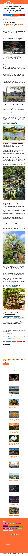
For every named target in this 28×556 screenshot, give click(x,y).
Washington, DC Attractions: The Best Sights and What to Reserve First (13, 482)
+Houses (17, 526)
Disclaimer (8, 554)
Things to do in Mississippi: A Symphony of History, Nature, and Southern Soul (14, 444)
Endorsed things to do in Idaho (14, 515)
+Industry (21, 526)
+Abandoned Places (6, 523)
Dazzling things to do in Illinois (14, 493)
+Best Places (18, 523)
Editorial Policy (5, 553)
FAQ (8, 553)
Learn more (8, 544)
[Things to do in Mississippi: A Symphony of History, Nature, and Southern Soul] (14, 441)
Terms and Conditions (14, 554)
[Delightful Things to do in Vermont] (14, 380)
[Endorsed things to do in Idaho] (14, 513)
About (1, 553)
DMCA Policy (19, 554)
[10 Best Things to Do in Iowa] (14, 502)
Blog (13, 532)
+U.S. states (11, 530)
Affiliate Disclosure (24, 553)
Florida (14, 119)
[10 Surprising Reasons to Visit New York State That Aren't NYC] (14, 454)
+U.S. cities (19, 528)
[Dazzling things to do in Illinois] (14, 491)
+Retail (16, 528)
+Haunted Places (5, 526)
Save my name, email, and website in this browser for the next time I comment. (14, 362)
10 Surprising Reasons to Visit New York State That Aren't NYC (14, 457)
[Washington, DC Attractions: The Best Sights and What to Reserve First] (14, 478)
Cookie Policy (19, 553)
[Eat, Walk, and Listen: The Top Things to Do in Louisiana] (14, 405)
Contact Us (10, 553)
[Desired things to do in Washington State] (14, 393)
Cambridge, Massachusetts (14, 286)
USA (15, 532)
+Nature (15, 338)
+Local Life (4, 528)
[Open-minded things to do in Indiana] (14, 467)
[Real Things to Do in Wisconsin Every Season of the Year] (14, 417)
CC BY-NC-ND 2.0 (19, 140)
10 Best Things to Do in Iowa (13, 504)
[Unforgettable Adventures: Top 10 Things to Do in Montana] (14, 429)
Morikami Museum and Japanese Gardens (10, 140)
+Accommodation (12, 523)
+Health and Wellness (12, 526)
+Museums (10, 338)
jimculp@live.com (15, 140)
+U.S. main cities (5, 530)
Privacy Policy (15, 553)
